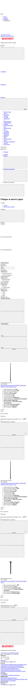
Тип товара (3, 270)
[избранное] (12, 453)
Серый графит (6, 287)
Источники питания (6, 115)
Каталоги (3, 678)
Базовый (3, 224)
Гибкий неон (5, 137)
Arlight (11, 661)
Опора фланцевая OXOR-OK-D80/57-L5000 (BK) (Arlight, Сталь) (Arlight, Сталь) (13, 386)
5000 (4, 294)
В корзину (19, 434)
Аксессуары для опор (9, 206)
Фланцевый (5, 281)
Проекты (6, 19)
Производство (7, 675)
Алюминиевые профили (7, 123)
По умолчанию (4, 323)
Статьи (8, 679)
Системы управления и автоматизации (14, 665)
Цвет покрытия (4, 282)
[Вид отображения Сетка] (12, 305)
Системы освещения (6, 131)
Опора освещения (7, 275)
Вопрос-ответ (13, 679)
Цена (2, 335)
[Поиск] (12, 53)
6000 (4, 295)
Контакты (11, 36)
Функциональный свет (11, 667)
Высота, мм (3, 289)
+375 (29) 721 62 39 (5, 653)
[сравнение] (12, 441)
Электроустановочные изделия (11, 671)
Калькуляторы (20, 679)
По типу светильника (6, 236)
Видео (7, 678)
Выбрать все (4, 271)
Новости (6, 18)
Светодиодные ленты (6, 664)
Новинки (6, 152)
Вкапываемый (6, 279)
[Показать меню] (15, 162)
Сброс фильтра (4, 262)
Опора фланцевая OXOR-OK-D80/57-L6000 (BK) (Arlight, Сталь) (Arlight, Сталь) (13, 484)
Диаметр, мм (4, 297)
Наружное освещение (6, 134)
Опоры (5, 205)
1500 (4, 292)
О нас (5, 16)
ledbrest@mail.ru (15, 653)
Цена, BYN (3, 265)
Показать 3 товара (5, 298)
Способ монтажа (5, 276)
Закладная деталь (7, 273)
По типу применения (6, 249)
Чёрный (4, 286)
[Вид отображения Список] (12, 317)
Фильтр (14, 349)
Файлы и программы (10, 680)
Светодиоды (7, 144)
